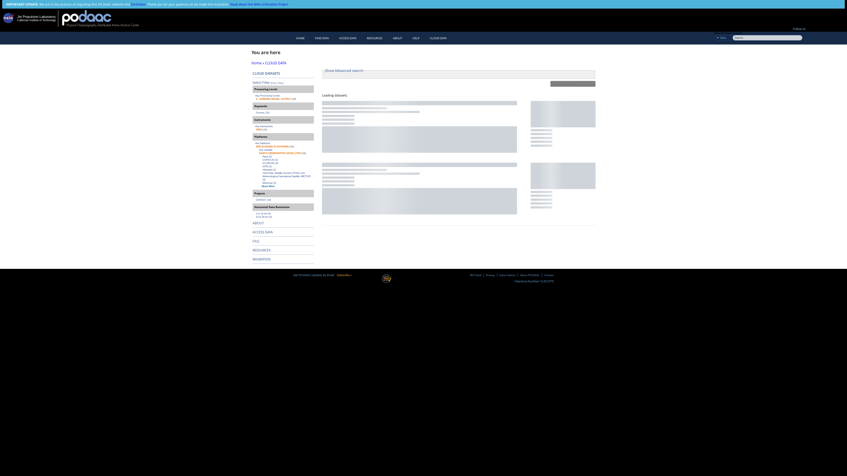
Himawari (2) (269, 169)
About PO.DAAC (530, 275)
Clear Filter (277, 82)
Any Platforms (262, 143)
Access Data (347, 38)
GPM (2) (267, 166)
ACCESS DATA (263, 232)
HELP (416, 38)
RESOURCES (374, 38)
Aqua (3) (267, 156)
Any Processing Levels (267, 95)
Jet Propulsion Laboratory (36, 17)
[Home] (104, 18)
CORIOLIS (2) (270, 159)
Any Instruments (264, 126)
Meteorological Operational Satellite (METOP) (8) (286, 178)
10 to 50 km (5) (264, 217)
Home (300, 38)
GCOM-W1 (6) (270, 163)
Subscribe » (344, 275)
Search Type (723, 33)
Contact (549, 275)
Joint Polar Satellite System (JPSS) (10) (283, 173)
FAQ (256, 241)
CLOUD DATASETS (266, 73)
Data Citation (507, 275)
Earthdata (138, 4)
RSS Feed (475, 275)
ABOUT (258, 223)
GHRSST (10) (263, 200)
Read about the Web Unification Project (259, 4)
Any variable (265, 150)
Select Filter (261, 82)
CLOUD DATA (438, 38)
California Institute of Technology (36, 20)
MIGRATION (261, 259)
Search (737, 33)
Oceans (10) (263, 112)
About (397, 38)
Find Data (322, 38)
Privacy (490, 275)
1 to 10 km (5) (263, 213)
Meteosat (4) (269, 183)
